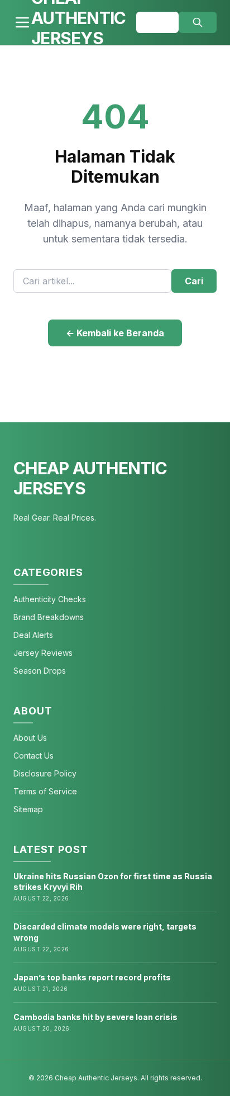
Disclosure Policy (44, 773)
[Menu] (22, 22)
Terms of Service (45, 791)
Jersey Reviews (43, 652)
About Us (30, 737)
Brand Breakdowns (48, 617)
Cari (194, 281)
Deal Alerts (33, 635)
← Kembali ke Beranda (115, 333)
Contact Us (33, 755)
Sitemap (28, 809)
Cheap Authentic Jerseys (90, 478)
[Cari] (198, 22)
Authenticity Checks (49, 599)
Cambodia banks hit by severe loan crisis (95, 1017)
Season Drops (39, 670)
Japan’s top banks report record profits (92, 977)
